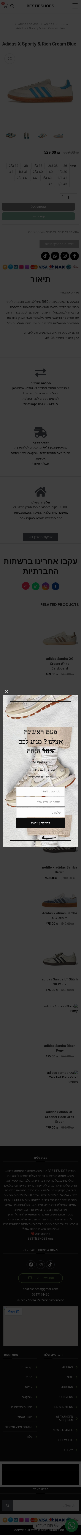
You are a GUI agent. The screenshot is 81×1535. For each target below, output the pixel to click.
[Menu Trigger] (75, 6)
